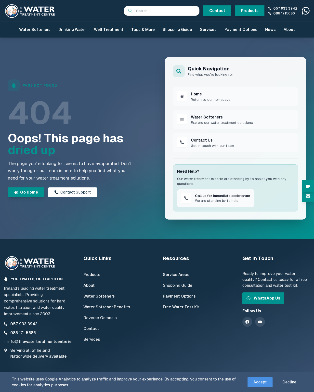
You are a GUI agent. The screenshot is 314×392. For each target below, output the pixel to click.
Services (208, 29)
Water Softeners (35, 29)
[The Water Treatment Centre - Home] (31, 11)
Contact (217, 10)
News (270, 29)
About (289, 29)
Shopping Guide (177, 29)
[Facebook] (247, 322)
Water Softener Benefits (106, 307)
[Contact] (308, 196)
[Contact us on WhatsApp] (305, 10)
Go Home (29, 192)
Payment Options (240, 29)
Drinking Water (72, 29)
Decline (289, 382)
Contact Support (75, 192)
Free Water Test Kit (181, 307)
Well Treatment (108, 29)
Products (250, 10)
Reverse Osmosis (100, 317)
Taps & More (143, 29)
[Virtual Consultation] (308, 186)
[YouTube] (260, 322)
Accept (260, 382)
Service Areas (176, 274)
